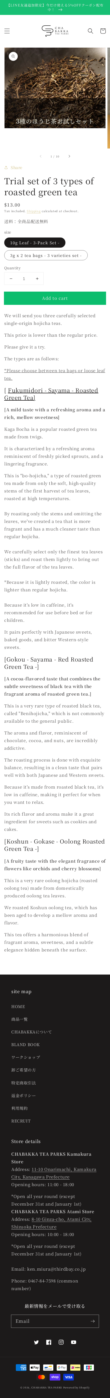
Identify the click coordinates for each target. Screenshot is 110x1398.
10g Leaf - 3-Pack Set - (35, 242)
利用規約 (19, 1108)
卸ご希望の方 (23, 1070)
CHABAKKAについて (31, 1032)
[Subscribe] (92, 1321)
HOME (18, 1006)
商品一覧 (19, 1019)
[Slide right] (69, 156)
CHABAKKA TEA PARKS (46, 1387)
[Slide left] (41, 156)
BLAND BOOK (25, 1044)
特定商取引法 (23, 1083)
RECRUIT (20, 1121)
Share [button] (17, 167)
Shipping (34, 211)
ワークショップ (25, 1057)
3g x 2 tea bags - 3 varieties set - (46, 255)
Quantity (12, 267)
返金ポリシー (23, 1095)
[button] (7, 31)
